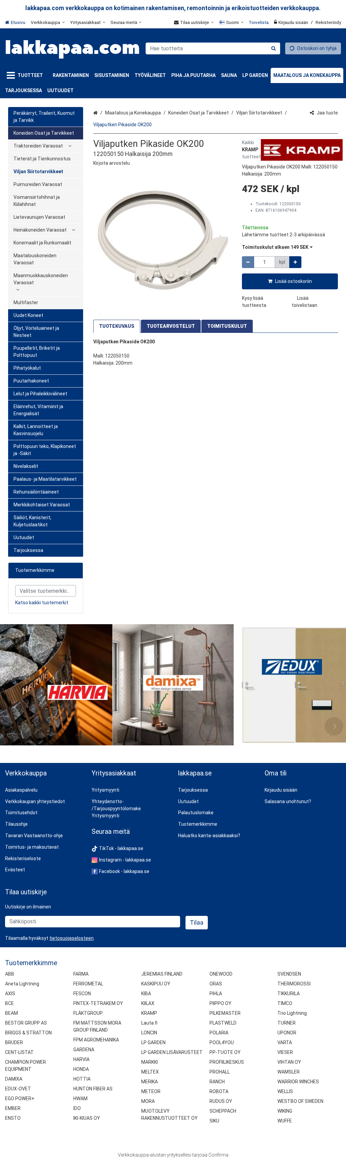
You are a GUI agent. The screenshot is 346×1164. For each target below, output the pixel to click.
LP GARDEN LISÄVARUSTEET (172, 1052)
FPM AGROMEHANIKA (96, 1039)
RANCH (217, 1081)
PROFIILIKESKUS (226, 1062)
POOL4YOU (221, 1042)
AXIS (10, 993)
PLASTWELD (223, 1023)
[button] (111, 163)
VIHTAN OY (289, 1062)
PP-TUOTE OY (225, 1052)
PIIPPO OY (220, 1003)
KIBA (146, 993)
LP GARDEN (153, 1042)
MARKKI (149, 1062)
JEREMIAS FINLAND (161, 974)
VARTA (284, 1042)
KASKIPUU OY (155, 983)
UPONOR (286, 1032)
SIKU (214, 1120)
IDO (77, 1108)
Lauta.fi (149, 1023)
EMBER (13, 1108)
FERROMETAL (88, 983)
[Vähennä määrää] (248, 262)
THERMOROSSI (294, 983)
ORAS (215, 983)
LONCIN (149, 1032)
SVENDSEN (289, 974)
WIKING (284, 1111)
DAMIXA (13, 1079)
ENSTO (13, 1118)
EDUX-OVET (18, 1088)
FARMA (81, 974)
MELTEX (150, 1072)
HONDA (81, 1069)
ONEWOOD (220, 974)
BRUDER (14, 1042)
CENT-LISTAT (19, 1052)
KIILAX (147, 1003)
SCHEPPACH (222, 1111)
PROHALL (219, 1072)
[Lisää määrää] (295, 262)
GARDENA (83, 1049)
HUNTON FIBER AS (93, 1088)
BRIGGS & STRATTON (28, 1032)
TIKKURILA (288, 993)
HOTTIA (82, 1079)
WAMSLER (288, 1072)
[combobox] (213, 48)
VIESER (285, 1052)
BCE (9, 1003)
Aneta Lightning (22, 983)
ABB (9, 974)
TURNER (286, 1023)
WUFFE (284, 1120)
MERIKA (149, 1081)
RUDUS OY (220, 1101)
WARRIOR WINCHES (298, 1081)
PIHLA (215, 993)
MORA (148, 1101)
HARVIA (81, 1059)
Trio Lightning (292, 1013)
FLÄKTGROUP (88, 1013)
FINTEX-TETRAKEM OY (98, 1003)
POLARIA (218, 1032)
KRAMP (149, 1013)
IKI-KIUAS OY (86, 1118)
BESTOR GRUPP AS (26, 1023)
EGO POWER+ (19, 1098)
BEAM (11, 1013)
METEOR (150, 1091)
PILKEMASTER (225, 1013)
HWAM (80, 1098)
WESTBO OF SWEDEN (300, 1101)
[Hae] (273, 48)
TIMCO (284, 1003)
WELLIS (285, 1091)
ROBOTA (218, 1091)
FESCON (82, 993)
